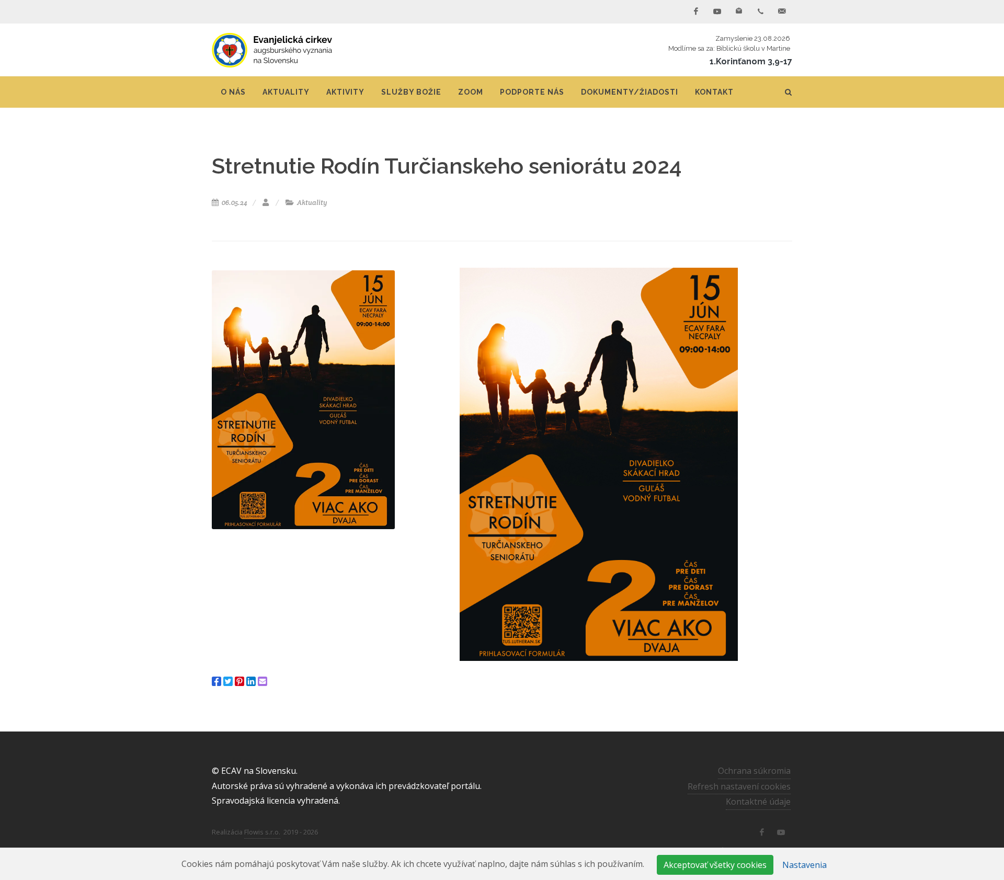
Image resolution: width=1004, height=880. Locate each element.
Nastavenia (804, 865)
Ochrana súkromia (754, 770)
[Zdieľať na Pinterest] (239, 681)
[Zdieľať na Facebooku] (216, 681)
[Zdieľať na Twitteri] (228, 681)
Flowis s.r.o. (262, 832)
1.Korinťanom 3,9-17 (751, 61)
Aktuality (311, 202)
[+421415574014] (760, 11)
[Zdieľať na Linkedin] (251, 681)
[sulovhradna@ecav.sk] (781, 11)
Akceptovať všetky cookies (715, 865)
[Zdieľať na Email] (262, 681)
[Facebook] (696, 11)
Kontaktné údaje (758, 801)
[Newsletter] (738, 11)
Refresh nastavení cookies (739, 786)
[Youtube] (717, 11)
